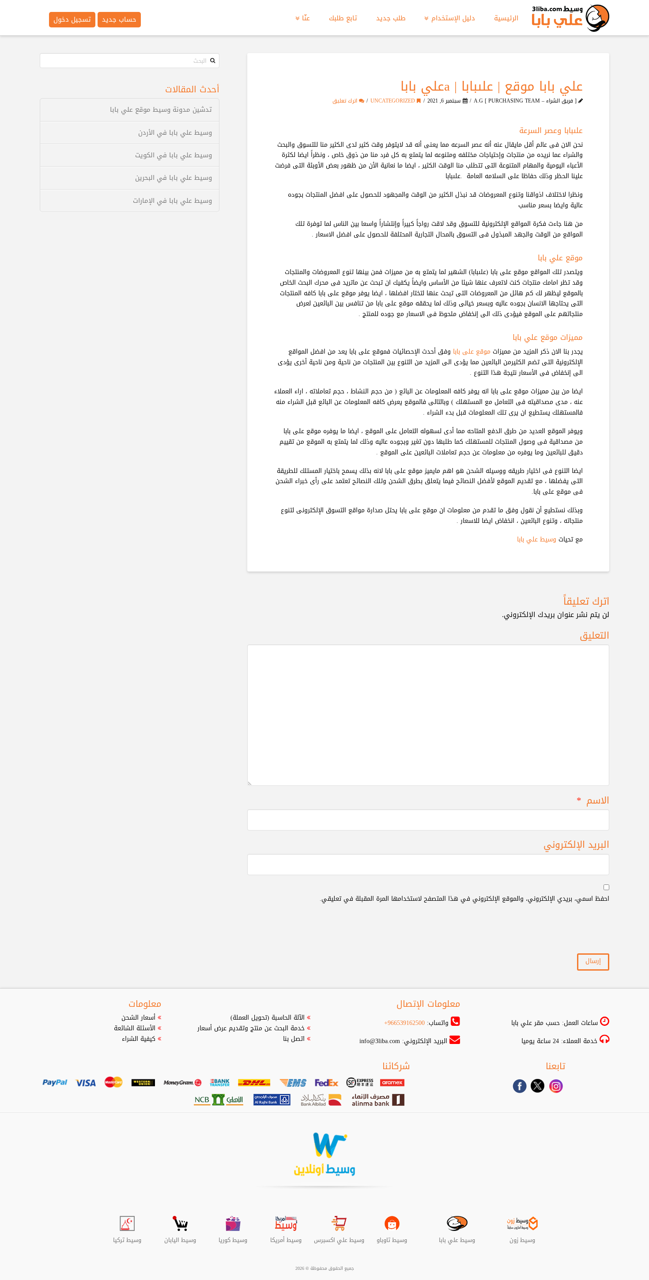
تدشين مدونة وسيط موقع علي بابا (161, 110)
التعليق (594, 636)
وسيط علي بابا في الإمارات (172, 201)
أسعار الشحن (138, 1018)
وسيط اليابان (180, 1236)
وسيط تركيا (127, 1236)
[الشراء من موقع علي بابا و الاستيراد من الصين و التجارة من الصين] (570, 22)
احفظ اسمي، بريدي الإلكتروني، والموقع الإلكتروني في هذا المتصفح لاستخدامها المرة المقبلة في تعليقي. (464, 899)
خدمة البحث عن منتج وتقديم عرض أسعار (251, 1028)
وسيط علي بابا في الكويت (173, 155)
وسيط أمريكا (286, 1236)
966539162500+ (404, 1023)
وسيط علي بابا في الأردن (175, 133)
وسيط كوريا (233, 1236)
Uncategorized (393, 101)
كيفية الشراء (138, 1039)
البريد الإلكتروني (576, 845)
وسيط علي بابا (536, 539)
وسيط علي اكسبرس (339, 1236)
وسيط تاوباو (392, 1236)
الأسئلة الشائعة (134, 1028)
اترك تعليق (345, 101)
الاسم (593, 801)
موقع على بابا (472, 352)
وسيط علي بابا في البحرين (173, 178)
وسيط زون (522, 1236)
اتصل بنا (294, 1039)
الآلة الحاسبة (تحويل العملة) (267, 1018)
